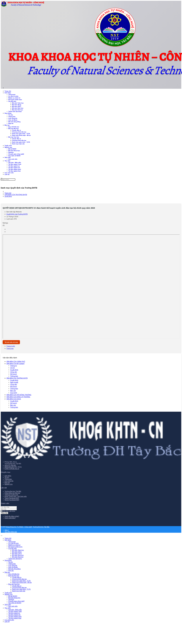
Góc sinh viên (12, 159)
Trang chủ (8, 91)
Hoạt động (8, 113)
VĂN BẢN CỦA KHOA (13, 399)
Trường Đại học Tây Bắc (13, 491)
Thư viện (7, 161)
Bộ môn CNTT (16, 106)
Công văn (13, 372)
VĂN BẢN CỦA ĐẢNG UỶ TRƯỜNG (18, 397)
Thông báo (14, 376)
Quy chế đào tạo (13, 127)
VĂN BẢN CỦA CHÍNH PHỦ (15, 361)
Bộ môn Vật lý (16, 104)
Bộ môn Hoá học (17, 110)
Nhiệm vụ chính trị (14, 98)
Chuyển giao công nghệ (16, 154)
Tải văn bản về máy (11, 342)
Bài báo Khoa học (14, 150)
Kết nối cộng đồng (14, 121)
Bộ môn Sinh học (17, 108)
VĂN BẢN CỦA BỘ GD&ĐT (15, 364)
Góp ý (7, 530)
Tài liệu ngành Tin (14, 167)
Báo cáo (13, 391)
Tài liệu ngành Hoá (14, 171)
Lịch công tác (12, 118)
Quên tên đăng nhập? (12, 516)
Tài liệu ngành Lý (14, 166)
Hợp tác (10, 123)
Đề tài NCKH (12, 149)
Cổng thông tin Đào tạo (12, 493)
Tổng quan (11, 94)
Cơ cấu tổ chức (13, 96)
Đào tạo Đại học (13, 128)
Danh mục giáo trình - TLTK (21, 133)
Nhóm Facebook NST (12, 500)
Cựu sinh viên (9, 172)
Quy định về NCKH (14, 155)
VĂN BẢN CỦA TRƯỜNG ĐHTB (16, 378)
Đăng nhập (4, 513)
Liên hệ (7, 174)
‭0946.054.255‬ (9, 467)
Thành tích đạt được (15, 111)
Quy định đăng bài (11, 532)
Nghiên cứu (8, 147)
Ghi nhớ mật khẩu (9, 511)
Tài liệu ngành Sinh (14, 169)
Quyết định (14, 370)
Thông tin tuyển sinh (11, 495)
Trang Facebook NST (12, 498)
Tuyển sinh (8, 145)
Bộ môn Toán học (18, 103)
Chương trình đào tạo (19, 132)
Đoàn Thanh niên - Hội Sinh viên (16, 496)
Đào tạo (7, 125)
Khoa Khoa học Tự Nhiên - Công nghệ (19, 527)
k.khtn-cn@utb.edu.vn (12, 469)
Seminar (11, 152)
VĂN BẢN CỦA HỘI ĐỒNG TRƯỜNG (18, 395)
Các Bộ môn (12, 101)
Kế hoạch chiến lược (15, 99)
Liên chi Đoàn (12, 120)
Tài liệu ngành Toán (14, 164)
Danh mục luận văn (18, 144)
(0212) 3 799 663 (10, 465)
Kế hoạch (13, 374)
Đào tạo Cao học (13, 137)
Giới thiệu (8, 93)
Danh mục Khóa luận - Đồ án (21, 135)
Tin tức (10, 115)
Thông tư (13, 366)
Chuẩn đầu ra (16, 130)
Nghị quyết (14, 382)
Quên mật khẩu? (10, 518)
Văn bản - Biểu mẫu (14, 162)
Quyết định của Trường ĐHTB (16, 214)
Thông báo (11, 116)
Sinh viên (8, 157)
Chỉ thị (12, 368)
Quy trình (13, 393)
